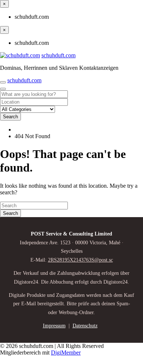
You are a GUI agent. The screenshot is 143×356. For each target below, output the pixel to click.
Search (10, 116)
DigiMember (66, 352)
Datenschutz (85, 325)
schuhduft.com (58, 55)
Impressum (54, 325)
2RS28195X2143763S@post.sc (80, 260)
